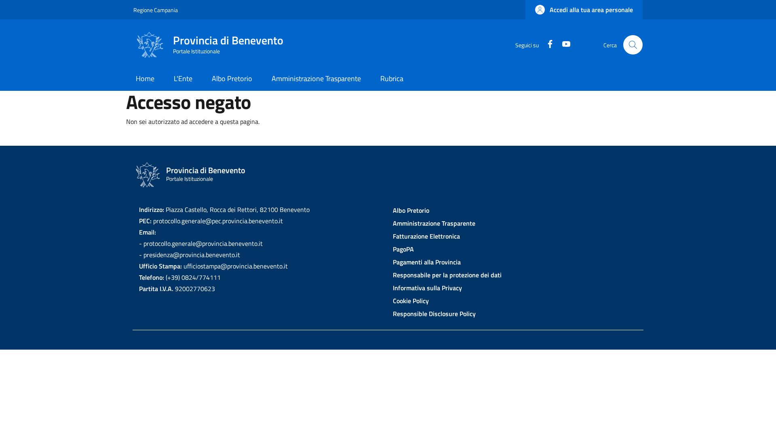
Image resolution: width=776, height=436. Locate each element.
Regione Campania (155, 10)
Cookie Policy (411, 301)
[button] (584, 9)
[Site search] (633, 45)
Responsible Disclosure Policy (434, 314)
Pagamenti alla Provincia (427, 262)
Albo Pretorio (411, 210)
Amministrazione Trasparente (434, 223)
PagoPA (403, 249)
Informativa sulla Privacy (427, 288)
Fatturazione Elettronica (426, 236)
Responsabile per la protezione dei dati (447, 275)
